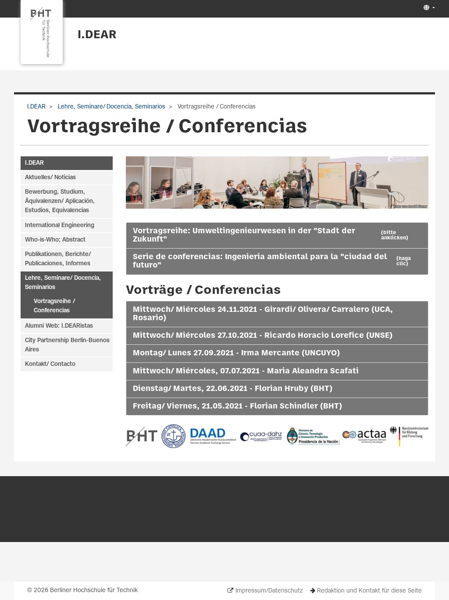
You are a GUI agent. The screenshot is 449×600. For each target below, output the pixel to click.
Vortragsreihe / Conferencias (54, 306)
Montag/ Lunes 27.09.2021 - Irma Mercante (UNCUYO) (236, 353)
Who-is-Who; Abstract (55, 240)
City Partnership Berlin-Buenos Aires (67, 345)
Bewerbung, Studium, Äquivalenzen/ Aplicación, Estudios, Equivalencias (60, 201)
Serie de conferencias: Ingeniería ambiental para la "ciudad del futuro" (272, 261)
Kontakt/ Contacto (50, 364)
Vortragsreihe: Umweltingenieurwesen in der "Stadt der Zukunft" (270, 235)
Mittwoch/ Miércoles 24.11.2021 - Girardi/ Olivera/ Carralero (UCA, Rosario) (263, 314)
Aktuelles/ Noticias (50, 178)
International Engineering (59, 225)
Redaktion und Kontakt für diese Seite (369, 591)
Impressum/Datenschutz (269, 591)
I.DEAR (97, 35)
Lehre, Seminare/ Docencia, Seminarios (110, 107)
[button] (428, 8)
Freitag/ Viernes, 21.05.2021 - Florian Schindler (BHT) (237, 406)
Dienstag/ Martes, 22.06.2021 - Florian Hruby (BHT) (232, 388)
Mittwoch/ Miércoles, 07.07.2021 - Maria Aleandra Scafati (246, 371)
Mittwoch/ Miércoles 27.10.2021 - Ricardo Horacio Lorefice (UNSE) (262, 335)
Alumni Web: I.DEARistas (59, 326)
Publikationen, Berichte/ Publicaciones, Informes (58, 259)
